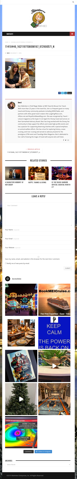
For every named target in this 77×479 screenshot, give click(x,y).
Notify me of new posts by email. (18, 263)
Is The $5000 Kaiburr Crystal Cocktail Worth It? (61, 184)
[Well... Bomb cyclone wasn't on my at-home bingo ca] (21, 432)
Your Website (12, 247)
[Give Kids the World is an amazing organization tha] (21, 399)
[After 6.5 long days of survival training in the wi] (54, 333)
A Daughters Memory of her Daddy (14, 183)
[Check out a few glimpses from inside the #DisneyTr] (54, 399)
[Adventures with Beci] (38, 18)
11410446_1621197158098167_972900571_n (23, 152)
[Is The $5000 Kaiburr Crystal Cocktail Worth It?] (62, 173)
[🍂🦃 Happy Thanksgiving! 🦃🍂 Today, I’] (21, 333)
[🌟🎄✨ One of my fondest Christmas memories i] (21, 300)
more (69, 93)
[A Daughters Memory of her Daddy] (15, 173)
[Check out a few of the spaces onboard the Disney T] (54, 366)
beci (8, 53)
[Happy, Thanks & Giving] (38, 173)
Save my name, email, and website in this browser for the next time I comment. (32, 259)
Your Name (12, 229)
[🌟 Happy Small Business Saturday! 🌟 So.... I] (54, 300)
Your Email (12, 238)
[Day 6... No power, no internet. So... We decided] (21, 366)
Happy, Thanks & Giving (37, 182)
